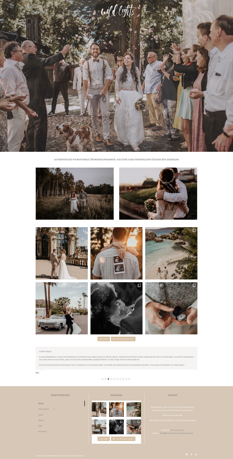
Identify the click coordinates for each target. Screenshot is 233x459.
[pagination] (102, 368)
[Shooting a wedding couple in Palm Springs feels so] (62, 308)
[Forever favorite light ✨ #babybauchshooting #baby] (116, 253)
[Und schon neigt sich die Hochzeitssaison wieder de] (116, 308)
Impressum (79, 445)
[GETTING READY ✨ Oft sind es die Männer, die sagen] (171, 308)
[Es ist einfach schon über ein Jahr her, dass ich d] (171, 253)
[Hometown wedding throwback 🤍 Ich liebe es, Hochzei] (62, 253)
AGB (72, 445)
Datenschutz (64, 445)
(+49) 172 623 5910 (177, 419)
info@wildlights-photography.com (176, 422)
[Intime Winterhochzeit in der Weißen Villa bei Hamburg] (158, 194)
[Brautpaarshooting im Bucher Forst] (75, 194)
